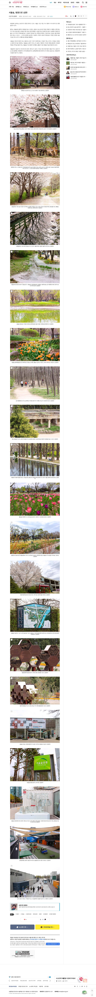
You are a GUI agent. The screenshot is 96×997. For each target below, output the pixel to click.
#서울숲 (22, 914)
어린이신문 (66, 2)
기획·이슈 (11, 6)
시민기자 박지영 (73, 78)
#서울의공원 (28, 914)
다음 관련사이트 (50, 980)
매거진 (59, 2)
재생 (50, 977)
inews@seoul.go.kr (63, 991)
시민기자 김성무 (73, 59)
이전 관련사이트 (9, 980)
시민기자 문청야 (13, 16)
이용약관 (41, 986)
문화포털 (34, 980)
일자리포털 (28, 980)
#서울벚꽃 (45, 914)
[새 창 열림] (84, 990)
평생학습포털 (41, 980)
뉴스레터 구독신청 (33, 986)
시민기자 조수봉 (73, 64)
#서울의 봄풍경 (52, 914)
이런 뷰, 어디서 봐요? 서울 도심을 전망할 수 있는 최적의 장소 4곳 (76, 51)
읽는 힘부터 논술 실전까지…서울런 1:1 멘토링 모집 (76, 27)
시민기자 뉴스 (43, 6)
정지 (48, 977)
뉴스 (51, 2)
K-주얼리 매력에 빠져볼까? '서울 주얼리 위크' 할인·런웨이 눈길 (76, 32)
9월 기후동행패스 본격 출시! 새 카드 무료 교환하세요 (76, 41)
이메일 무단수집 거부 (23, 986)
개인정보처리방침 (13, 986)
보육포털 (22, 980)
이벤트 (77, 2)
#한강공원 (35, 914)
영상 (55, 2)
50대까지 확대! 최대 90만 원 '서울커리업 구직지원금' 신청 (76, 29)
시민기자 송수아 (73, 73)
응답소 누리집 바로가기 (52, 944)
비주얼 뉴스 (26, 6)
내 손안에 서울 (17, 2)
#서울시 (17, 914)
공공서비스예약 (14, 980)
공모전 (72, 2)
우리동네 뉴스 (34, 6)
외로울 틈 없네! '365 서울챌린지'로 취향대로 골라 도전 (76, 24)
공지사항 (46, 986)
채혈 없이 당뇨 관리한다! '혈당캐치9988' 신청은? (76, 43)
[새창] (22, 927)
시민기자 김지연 (73, 69)
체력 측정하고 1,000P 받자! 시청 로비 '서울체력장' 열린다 (76, 48)
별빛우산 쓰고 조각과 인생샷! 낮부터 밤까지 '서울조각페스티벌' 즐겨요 (76, 35)
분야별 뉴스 (19, 6)
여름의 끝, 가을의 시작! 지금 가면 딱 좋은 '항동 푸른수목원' (76, 46)
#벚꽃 (40, 914)
